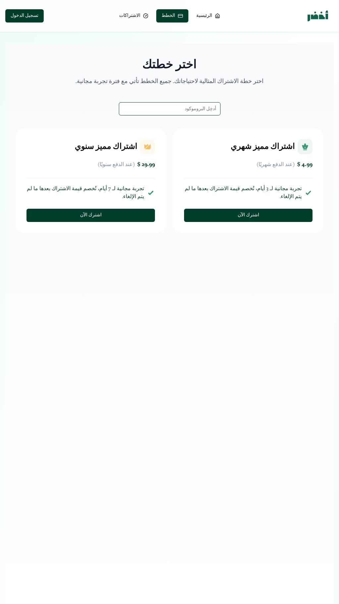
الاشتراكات (129, 15)
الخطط (168, 15)
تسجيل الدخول (24, 15)
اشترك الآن (248, 215)
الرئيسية (204, 15)
